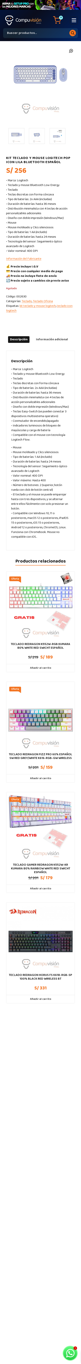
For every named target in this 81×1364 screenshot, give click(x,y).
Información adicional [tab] (52, 339)
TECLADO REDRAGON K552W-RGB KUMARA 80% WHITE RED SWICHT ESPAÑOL (40, 646)
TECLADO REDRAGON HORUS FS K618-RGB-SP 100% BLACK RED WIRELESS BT (40, 977)
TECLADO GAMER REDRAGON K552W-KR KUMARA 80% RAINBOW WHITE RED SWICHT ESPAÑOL (40, 868)
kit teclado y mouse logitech (38, 306)
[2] (37, 136)
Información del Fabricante (23, 258)
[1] (16, 136)
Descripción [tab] (19, 339)
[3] (57, 136)
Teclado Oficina (43, 301)
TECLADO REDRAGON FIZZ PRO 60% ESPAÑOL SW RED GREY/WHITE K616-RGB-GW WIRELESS (40, 756)
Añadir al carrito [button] (40, 668)
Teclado (27, 301)
